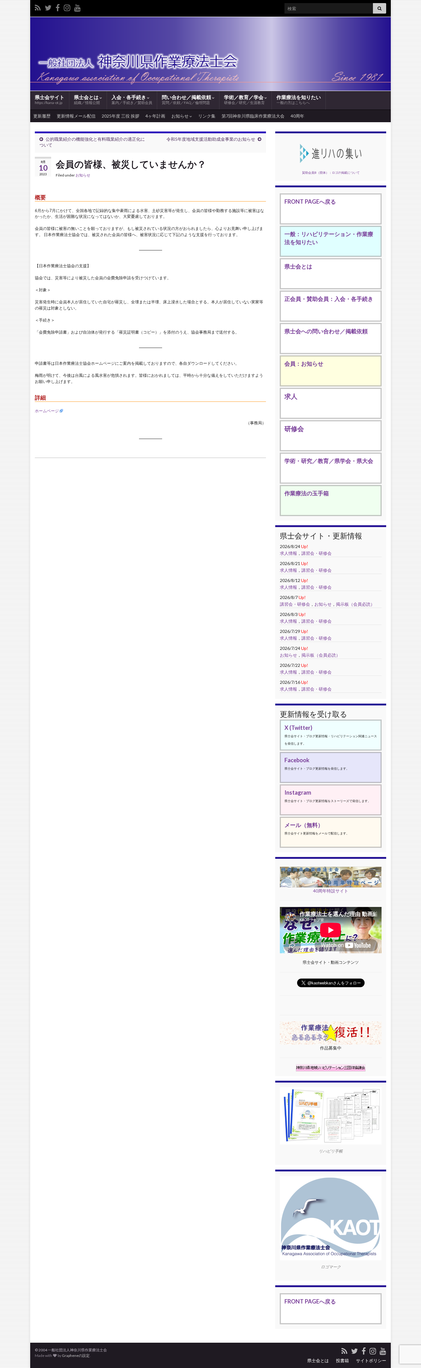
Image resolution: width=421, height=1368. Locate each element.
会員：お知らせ (303, 363)
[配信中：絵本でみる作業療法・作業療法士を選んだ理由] (77, 6)
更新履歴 (42, 116)
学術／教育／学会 (244, 99)
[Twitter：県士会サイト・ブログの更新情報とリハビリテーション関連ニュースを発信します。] (48, 6)
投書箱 (342, 1360)
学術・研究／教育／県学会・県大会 (328, 460)
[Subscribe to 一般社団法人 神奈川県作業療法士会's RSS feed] (38, 6)
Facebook (296, 760)
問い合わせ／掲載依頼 (187, 99)
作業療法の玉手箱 (306, 493)
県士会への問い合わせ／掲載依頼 (326, 331)
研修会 (294, 428)
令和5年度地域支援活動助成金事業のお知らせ (210, 139)
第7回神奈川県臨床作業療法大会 (253, 116)
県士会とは (87, 99)
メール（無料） (303, 824)
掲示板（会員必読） (355, 604)
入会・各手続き (132, 99)
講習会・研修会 (316, 553)
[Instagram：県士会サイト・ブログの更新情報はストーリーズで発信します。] (67, 6)
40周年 (297, 116)
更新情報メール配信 (76, 116)
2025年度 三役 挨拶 (120, 116)
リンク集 (206, 116)
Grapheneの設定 (76, 1355)
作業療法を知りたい (298, 99)
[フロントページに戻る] (210, 54)
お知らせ (180, 116)
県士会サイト (49, 99)
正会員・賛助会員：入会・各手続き (328, 298)
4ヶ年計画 (155, 116)
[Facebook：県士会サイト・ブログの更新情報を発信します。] (57, 6)
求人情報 (288, 553)
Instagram (297, 792)
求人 (290, 396)
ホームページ (47, 410)
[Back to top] (407, 1331)
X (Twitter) (298, 727)
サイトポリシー (371, 1360)
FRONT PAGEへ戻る (310, 201)
